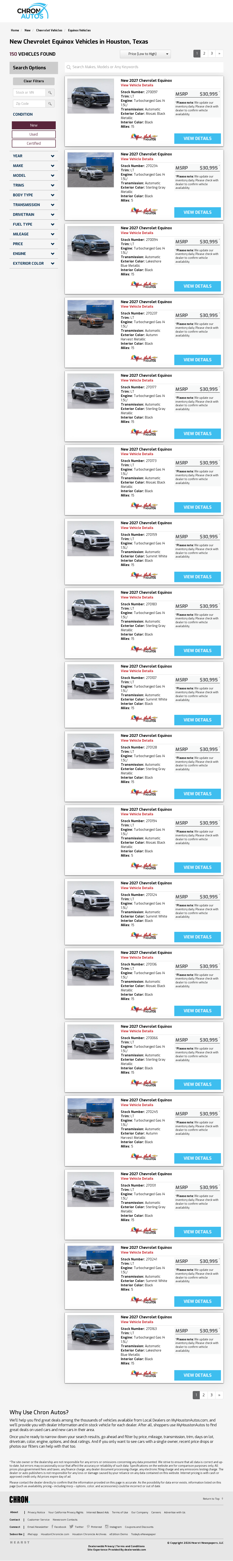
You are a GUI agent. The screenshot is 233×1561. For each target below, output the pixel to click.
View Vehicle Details (137, 85)
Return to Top (211, 1499)
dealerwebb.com (135, 1549)
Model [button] (19, 175)
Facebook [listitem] (60, 1527)
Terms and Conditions (130, 1546)
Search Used (141, 12)
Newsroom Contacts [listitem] (65, 1519)
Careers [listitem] (156, 1512)
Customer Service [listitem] (39, 1519)
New (34, 125)
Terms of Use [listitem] (120, 1512)
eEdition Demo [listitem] (118, 1534)
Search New (110, 12)
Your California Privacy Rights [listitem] (65, 1512)
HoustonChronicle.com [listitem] (55, 1534)
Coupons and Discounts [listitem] (139, 1527)
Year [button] (17, 156)
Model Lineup (207, 12)
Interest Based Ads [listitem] (97, 1512)
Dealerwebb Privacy (101, 1546)
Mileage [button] (21, 234)
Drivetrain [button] (23, 214)
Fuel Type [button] (22, 224)
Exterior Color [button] (28, 263)
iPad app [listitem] (33, 1534)
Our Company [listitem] (139, 1512)
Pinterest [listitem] (96, 1527)
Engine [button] (19, 253)
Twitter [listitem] (79, 1527)
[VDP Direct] (144, 137)
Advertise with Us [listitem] (174, 1512)
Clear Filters (34, 81)
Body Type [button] (23, 195)
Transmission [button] (26, 204)
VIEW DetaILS (198, 138)
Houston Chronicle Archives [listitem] (89, 1534)
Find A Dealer (173, 12)
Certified (34, 143)
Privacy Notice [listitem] (36, 1512)
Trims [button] (18, 185)
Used (34, 134)
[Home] (34, 11)
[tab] (34, 114)
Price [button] (18, 244)
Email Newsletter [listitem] (38, 1527)
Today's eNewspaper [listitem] (143, 1534)
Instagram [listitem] (116, 1527)
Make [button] (18, 165)
